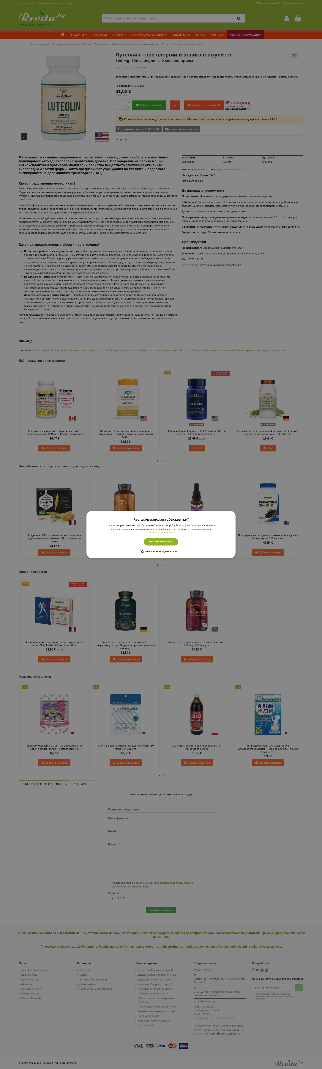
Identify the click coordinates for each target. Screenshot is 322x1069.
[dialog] (161, 534)
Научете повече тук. (161, 532)
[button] (161, 551)
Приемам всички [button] (161, 541)
